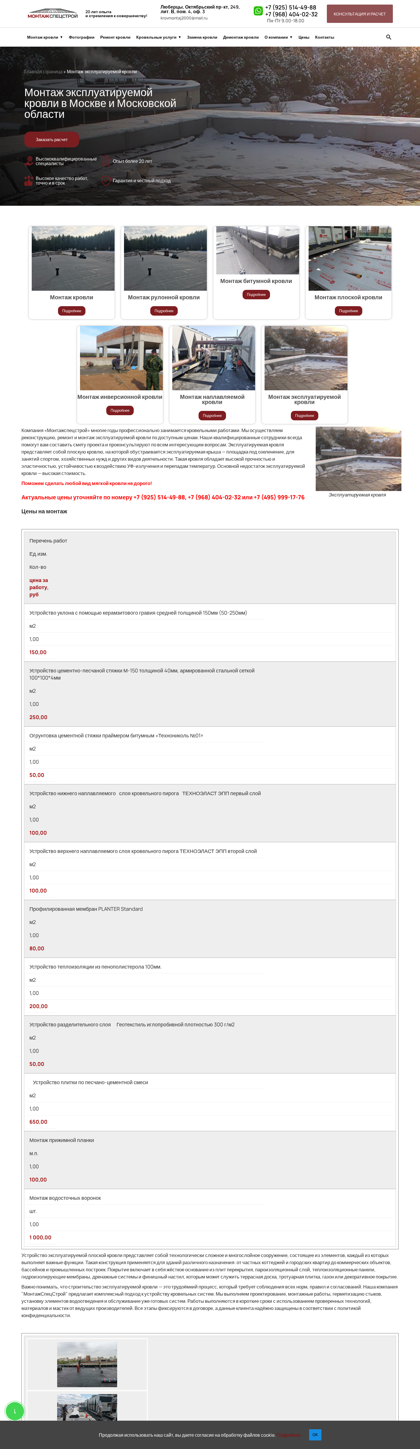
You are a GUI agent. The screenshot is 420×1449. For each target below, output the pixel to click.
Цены (304, 37)
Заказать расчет (52, 139)
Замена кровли (202, 37)
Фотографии (82, 37)
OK (315, 1435)
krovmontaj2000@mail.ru (184, 18)
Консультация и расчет (360, 14)
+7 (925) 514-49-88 (290, 7)
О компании (276, 37)
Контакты (324, 37)
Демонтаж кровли (241, 37)
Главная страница (43, 71)
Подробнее (71, 311)
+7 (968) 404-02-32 (291, 14)
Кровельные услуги (156, 37)
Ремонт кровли (115, 37)
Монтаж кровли (42, 37)
